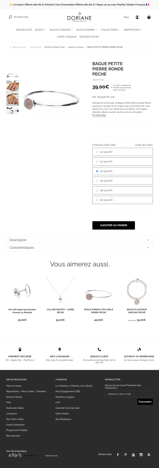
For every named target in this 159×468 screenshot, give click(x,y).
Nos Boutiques (63, 419)
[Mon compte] (137, 17)
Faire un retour (14, 386)
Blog (126, 17)
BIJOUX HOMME (86, 29)
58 (106, 190)
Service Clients (14, 397)
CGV (58, 402)
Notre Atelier (62, 413)
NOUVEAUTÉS (24, 29)
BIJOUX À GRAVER (60, 29)
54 (106, 171)
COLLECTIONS (109, 29)
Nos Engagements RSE (68, 391)
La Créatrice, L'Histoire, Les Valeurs (74, 386)
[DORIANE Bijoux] (79, 17)
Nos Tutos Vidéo (15, 419)
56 (106, 180)
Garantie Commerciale (68, 408)
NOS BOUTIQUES (89, 36)
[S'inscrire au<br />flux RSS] (149, 455)
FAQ (8, 402)
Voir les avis (51, 455)
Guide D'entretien (15, 424)
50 (106, 152)
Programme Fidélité (16, 430)
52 (106, 161)
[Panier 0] (149, 17)
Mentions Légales (65, 397)
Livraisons (11, 413)
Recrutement (13, 435)
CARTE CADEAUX (66, 36)
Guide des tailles (15, 408)
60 (106, 200)
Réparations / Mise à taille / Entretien (26, 391)
